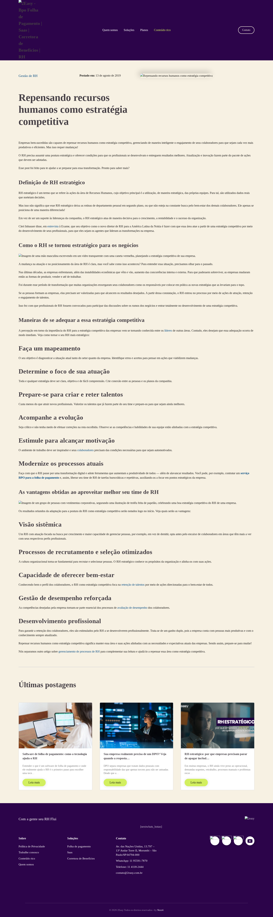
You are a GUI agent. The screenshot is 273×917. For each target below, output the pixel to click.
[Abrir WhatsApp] (263, 907)
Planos (144, 30)
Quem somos (110, 30)
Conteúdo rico (162, 30)
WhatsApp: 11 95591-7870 (131, 860)
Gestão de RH (28, 76)
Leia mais (34, 782)
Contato (246, 30)
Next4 (160, 910)
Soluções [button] (129, 30)
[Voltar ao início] (31, 30)
